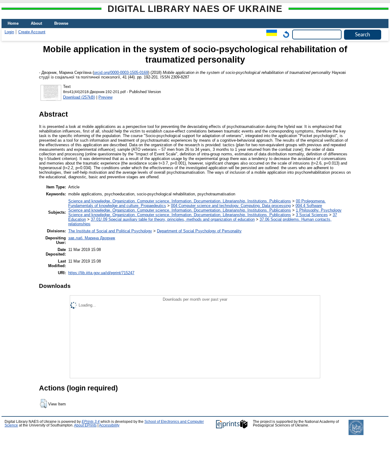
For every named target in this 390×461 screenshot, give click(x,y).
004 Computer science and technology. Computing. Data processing (231, 205)
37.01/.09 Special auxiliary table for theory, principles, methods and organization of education (173, 219)
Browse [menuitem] (61, 23)
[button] (43, 403)
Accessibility (109, 425)
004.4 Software (309, 205)
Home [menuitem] (13, 23)
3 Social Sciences (312, 214)
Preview (105, 97)
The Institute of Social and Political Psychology (110, 231)
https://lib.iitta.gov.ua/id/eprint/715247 (101, 272)
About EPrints (85, 425)
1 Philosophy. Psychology (319, 210)
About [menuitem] (36, 23)
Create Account (31, 32)
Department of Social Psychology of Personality (199, 231)
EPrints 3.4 (91, 421)
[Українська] (270, 34)
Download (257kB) (79, 97)
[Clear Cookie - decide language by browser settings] (284, 34)
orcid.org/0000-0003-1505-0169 (121, 72)
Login (9, 32)
